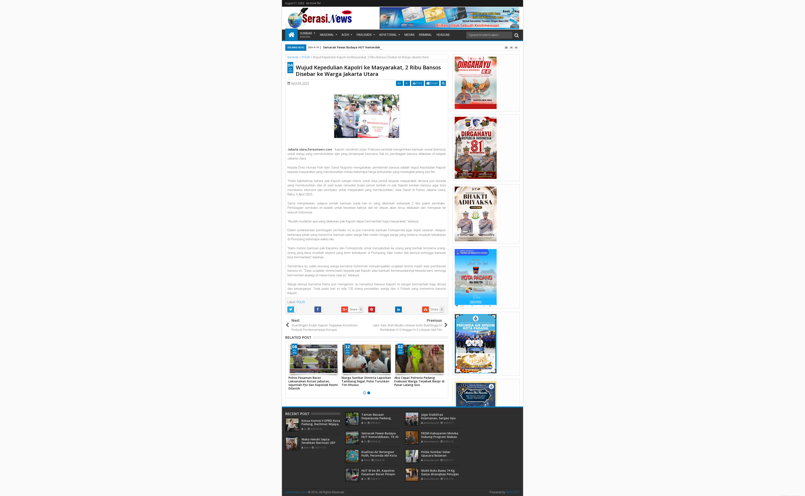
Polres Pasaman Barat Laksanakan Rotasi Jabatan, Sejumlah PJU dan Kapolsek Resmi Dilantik (313, 383)
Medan (409, 34)
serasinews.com (296, 492)
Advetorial (388, 34)
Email (434, 83)
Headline (443, 34)
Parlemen (364, 34)
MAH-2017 (513, 492)
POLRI (301, 302)
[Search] (516, 35)
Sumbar (306, 35)
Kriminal (425, 34)
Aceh (345, 34)
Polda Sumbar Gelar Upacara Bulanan (435, 453)
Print (418, 83)
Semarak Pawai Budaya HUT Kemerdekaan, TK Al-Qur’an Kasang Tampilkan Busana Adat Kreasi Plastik (399, 47)
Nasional (327, 34)
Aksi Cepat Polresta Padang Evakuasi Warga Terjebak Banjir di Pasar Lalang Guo (419, 381)
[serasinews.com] (291, 34)
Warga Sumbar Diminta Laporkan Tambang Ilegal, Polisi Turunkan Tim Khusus (366, 381)
